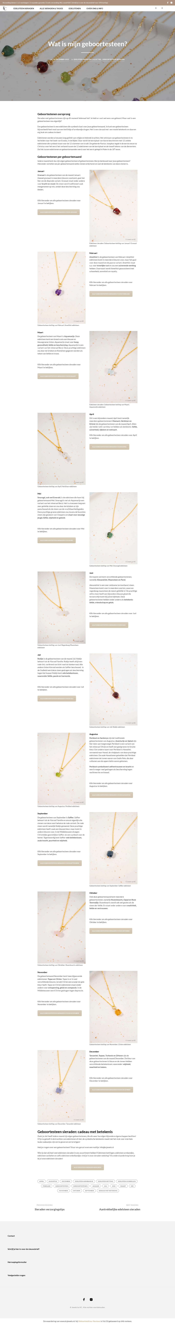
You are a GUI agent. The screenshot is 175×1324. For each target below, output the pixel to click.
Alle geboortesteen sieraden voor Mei (56, 540)
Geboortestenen (80, 1186)
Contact (11, 1236)
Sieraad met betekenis (108, 1191)
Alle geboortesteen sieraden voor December (111, 1090)
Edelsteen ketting (105, 1181)
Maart (123, 1186)
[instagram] (171, 3)
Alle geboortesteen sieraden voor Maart (58, 376)
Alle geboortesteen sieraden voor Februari (111, 294)
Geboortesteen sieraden (113, 59)
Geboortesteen (61, 1186)
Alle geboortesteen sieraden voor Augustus (111, 795)
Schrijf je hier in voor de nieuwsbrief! (23, 1249)
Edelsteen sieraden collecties (87, 59)
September (89, 1191)
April (41, 1181)
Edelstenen (75, 8)
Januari (95, 1186)
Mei (132, 1186)
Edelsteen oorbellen (127, 1181)
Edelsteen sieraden (23, 8)
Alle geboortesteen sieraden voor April (109, 447)
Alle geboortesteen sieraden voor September (59, 863)
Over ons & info (94, 8)
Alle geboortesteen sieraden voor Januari (58, 212)
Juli (105, 1186)
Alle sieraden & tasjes (51, 8)
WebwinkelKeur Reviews (89, 1321)
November (63, 1191)
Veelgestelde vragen (16, 1275)
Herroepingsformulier (17, 1262)
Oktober (76, 1191)
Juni (113, 1186)
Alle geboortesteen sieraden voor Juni (109, 625)
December (66, 1181)
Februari (46, 1186)
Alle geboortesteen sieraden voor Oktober (111, 931)
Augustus (53, 1181)
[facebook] (168, 3)
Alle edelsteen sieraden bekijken (87, 1167)
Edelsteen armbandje (84, 1181)
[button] (154, 8)
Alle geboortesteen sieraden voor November (59, 1013)
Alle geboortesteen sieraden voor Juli (56, 699)
